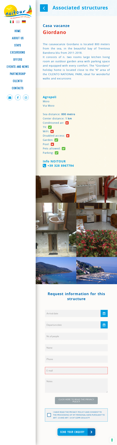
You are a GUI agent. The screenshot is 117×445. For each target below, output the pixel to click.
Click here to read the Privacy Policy (76, 400)
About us (18, 38)
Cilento (18, 81)
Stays (17, 45)
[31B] (56, 189)
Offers (17, 60)
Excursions (17, 52)
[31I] (96, 270)
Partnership (18, 74)
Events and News (18, 67)
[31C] (96, 189)
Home (18, 31)
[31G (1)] (96, 243)
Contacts (18, 88)
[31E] (96, 216)
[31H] (56, 270)
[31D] (56, 216)
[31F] (56, 243)
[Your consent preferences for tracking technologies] (112, 440)
